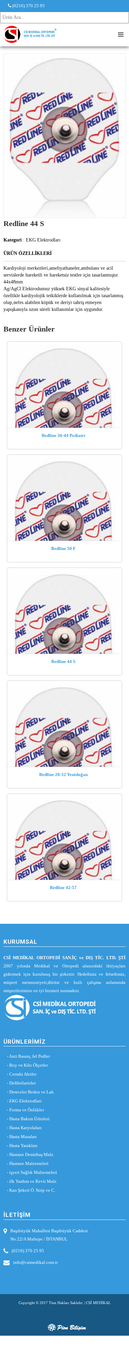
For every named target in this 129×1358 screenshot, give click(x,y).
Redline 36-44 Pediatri (63, 435)
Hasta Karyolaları (25, 1127)
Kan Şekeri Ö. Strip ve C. (32, 1190)
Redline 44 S (63, 661)
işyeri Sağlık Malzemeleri (33, 1172)
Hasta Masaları (23, 1136)
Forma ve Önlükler (26, 1109)
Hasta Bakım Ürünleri (29, 1118)
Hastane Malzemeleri (29, 1163)
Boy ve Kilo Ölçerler (28, 1065)
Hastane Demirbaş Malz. (31, 1154)
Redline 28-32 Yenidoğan (63, 774)
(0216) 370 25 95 (28, 5)
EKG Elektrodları (25, 1100)
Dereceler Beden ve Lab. (32, 1092)
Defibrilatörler (22, 1083)
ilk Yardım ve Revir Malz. (33, 1181)
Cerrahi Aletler (22, 1074)
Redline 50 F (63, 548)
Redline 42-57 (63, 887)
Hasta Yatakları (23, 1145)
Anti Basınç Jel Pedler (29, 1056)
